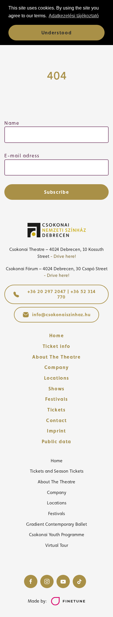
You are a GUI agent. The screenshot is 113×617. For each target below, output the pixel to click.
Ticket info (56, 346)
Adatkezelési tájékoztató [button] (74, 15)
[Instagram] (47, 581)
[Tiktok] (79, 581)
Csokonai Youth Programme (56, 534)
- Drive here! (63, 256)
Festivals (56, 399)
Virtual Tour (56, 545)
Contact (56, 420)
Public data (56, 441)
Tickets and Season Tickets (56, 471)
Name (11, 123)
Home (56, 335)
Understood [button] (56, 33)
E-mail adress (22, 156)
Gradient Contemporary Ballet (56, 524)
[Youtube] (63, 581)
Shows (56, 389)
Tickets (56, 410)
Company (56, 367)
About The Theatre (56, 357)
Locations (56, 378)
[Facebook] (30, 581)
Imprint (56, 431)
